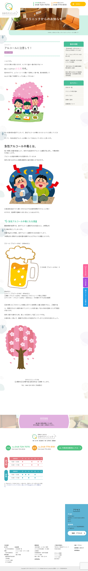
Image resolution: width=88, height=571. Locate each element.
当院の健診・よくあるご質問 (41, 547)
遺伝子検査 (18, 554)
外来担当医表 (57, 548)
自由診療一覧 (19, 548)
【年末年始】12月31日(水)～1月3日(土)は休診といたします (73, 49)
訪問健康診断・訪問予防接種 (41, 552)
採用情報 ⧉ (76, 550)
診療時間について (70, 103)
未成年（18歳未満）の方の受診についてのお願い (74, 61)
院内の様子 (57, 558)
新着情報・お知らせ (79, 547)
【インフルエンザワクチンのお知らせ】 (74, 55)
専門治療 (6, 554)
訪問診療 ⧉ (37, 559)
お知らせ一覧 (69, 87)
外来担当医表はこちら (70, 448)
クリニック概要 (58, 555)
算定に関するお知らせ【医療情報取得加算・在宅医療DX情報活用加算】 (74, 74)
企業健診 (37, 550)
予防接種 (7, 558)
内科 (5, 550)
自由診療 (17, 547)
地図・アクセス (77, 533)
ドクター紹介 (57, 556)
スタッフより (8, 52)
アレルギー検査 (9, 560)
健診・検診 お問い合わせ (41, 556)
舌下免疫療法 (8, 562)
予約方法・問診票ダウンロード (61, 547)
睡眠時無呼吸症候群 (10, 556)
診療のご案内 (69, 99)
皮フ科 (5, 547)
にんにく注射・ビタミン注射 (22, 550)
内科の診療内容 (9, 552)
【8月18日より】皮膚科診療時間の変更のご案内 (73, 67)
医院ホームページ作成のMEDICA (60, 568)
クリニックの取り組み (71, 91)
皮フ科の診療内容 (9, 548)
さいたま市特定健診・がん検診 (42, 548)
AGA (17, 552)
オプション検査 (38, 554)
